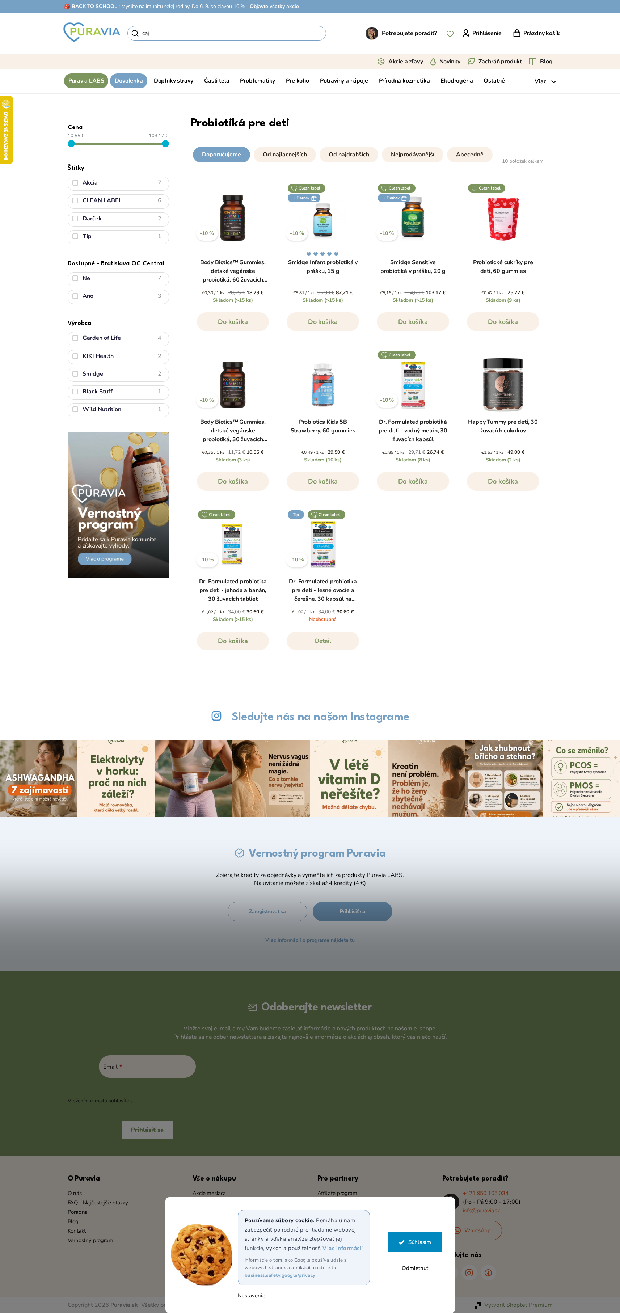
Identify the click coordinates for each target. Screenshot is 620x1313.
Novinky (449, 62)
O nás (75, 1193)
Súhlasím (419, 1242)
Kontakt (77, 1230)
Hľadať (338, 33)
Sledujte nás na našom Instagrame (320, 717)
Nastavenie (251, 1296)
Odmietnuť (415, 1268)
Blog (546, 62)
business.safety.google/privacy (280, 1275)
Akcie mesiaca (209, 1193)
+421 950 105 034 (486, 1193)
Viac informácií (342, 1248)
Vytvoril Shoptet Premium (518, 1305)
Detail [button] (323, 641)
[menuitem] (86, 80)
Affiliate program (337, 1193)
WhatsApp (477, 1230)
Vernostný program (90, 1240)
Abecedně (470, 155)
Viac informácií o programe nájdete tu (310, 940)
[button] (368, 153)
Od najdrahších (349, 155)
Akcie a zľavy (405, 62)
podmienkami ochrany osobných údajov (180, 1100)
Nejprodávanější (412, 155)
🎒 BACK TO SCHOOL (90, 6)
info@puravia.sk (481, 1210)
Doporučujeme (221, 155)
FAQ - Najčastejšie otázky (98, 1202)
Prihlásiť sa (353, 911)
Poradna (78, 1212)
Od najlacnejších (285, 155)
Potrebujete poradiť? (409, 33)
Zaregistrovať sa (267, 911)
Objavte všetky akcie (274, 6)
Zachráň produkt (500, 62)
